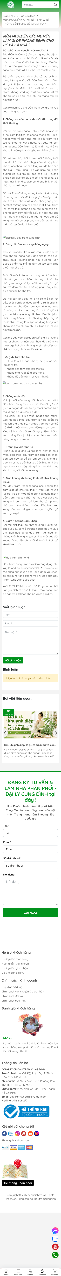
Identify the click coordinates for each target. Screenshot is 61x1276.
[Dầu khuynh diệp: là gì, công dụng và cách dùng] (30, 724)
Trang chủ (9, 16)
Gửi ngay (30, 913)
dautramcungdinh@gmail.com (28, 1096)
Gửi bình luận (13, 660)
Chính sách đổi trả (12, 996)
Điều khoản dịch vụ (13, 972)
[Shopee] (30, 1133)
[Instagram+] (17, 1133)
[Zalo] (10, 1133)
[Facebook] (4, 1133)
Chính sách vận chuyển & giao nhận (23, 991)
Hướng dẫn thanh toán (15, 963)
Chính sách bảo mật (14, 1000)
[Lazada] (36, 1133)
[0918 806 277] (55, 1255)
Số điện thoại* (12, 858)
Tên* (6, 825)
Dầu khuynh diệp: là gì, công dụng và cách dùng (30, 745)
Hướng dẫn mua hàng (15, 959)
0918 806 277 (19, 1100)
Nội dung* (9, 874)
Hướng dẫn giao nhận (15, 968)
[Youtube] (23, 1133)
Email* (7, 842)
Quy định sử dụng (12, 987)
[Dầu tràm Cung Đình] (11, 4)
